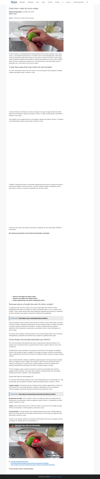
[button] (87, 2)
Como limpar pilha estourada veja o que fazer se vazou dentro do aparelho (30, 463)
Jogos (43, 2)
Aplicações (30, 2)
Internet (68, 2)
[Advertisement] (36, 85)
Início (10, 18)
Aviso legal (53, 476)
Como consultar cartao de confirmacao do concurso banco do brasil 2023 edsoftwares (33, 464)
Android (57, 2)
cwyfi (15, 13)
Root (37, 2)
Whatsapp (22, 2)
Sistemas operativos (78, 2)
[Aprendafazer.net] (14, 2)
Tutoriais (50, 2)
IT (62, 2)
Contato (59, 476)
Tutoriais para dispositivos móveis (19, 461)
